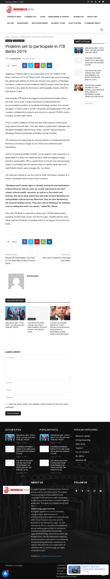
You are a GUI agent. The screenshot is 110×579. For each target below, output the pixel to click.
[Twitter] (95, 1)
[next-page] (11, 340)
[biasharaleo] (7, 58)
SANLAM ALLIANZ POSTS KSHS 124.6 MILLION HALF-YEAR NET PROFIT (15, 325)
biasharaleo (16, 59)
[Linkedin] (49, 65)
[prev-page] (7, 340)
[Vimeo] (99, 1)
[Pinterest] (37, 65)
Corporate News (19, 41)
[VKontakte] (100, 491)
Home (7, 37)
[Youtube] (103, 1)
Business (15, 37)
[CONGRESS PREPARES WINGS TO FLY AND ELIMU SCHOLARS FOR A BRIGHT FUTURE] (78, 60)
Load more (88, 103)
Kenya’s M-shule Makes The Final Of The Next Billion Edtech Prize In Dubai (20, 261)
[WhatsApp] (43, 65)
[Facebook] (88, 1)
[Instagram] (92, 1)
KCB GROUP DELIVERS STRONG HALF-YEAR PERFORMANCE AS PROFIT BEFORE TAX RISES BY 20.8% (37, 327)
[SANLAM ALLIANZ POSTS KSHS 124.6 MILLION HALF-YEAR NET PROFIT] (15, 313)
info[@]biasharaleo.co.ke (51, 556)
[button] (101, 29)
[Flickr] (88, 491)
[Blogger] (76, 491)
